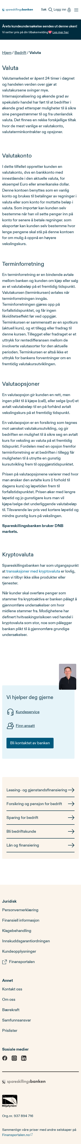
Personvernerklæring (20, 910)
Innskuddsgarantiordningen (26, 941)
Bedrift (20, 52)
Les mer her (60, 32)
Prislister (9, 1030)
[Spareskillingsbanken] (17, 9)
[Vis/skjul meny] (75, 9)
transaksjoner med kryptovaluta (33, 571)
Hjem (6, 52)
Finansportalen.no (16, 1135)
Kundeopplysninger (19, 951)
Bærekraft (10, 1009)
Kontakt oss (12, 989)
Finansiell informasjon (20, 920)
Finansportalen (22, 962)
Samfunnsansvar (16, 1020)
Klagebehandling (16, 930)
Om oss (8, 999)
